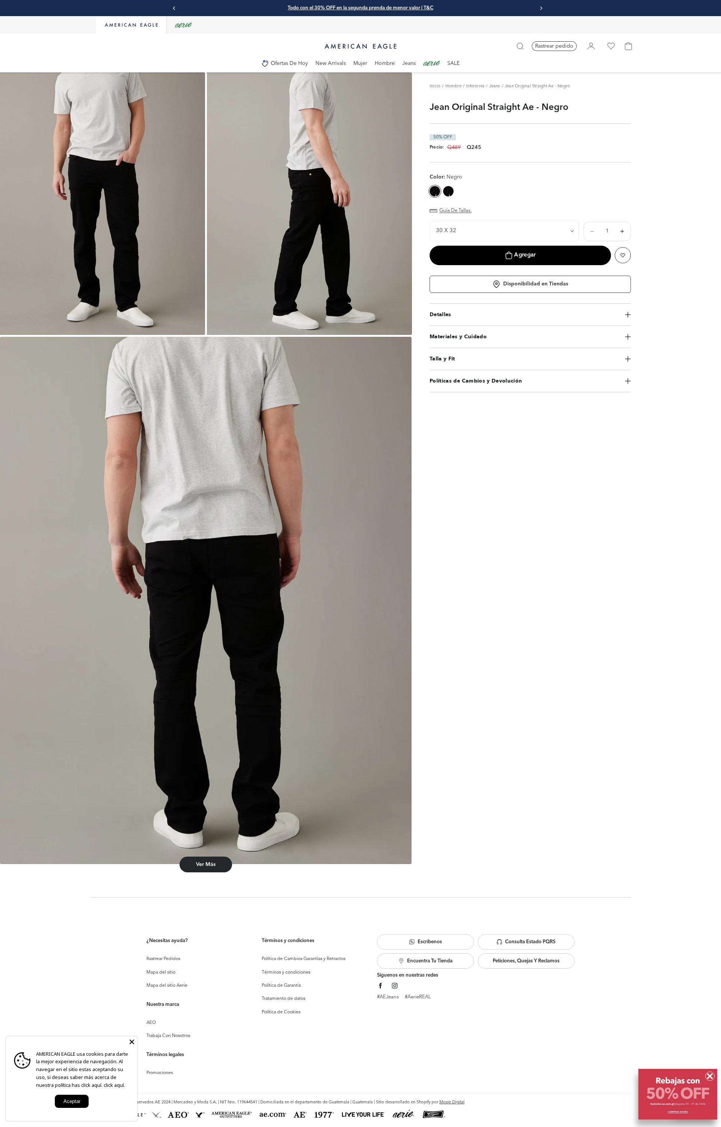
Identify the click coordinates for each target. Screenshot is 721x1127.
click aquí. (114, 1085)
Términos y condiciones (286, 972)
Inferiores (475, 86)
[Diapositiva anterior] (174, 8)
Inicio (435, 86)
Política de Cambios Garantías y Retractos (303, 959)
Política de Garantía (281, 985)
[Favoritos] (611, 46)
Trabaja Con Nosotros (168, 1036)
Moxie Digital (452, 1102)
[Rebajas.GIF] (677, 1094)
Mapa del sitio (160, 972)
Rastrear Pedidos (163, 959)
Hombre (453, 86)
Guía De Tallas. (455, 210)
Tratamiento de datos (283, 998)
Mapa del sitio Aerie (166, 985)
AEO (151, 1022)
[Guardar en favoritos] (622, 255)
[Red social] (380, 985)
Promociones (159, 1073)
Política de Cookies (281, 1012)
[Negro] (448, 191)
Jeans (494, 86)
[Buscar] (520, 46)
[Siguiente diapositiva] (541, 8)
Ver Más (206, 864)
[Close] (132, 1042)
